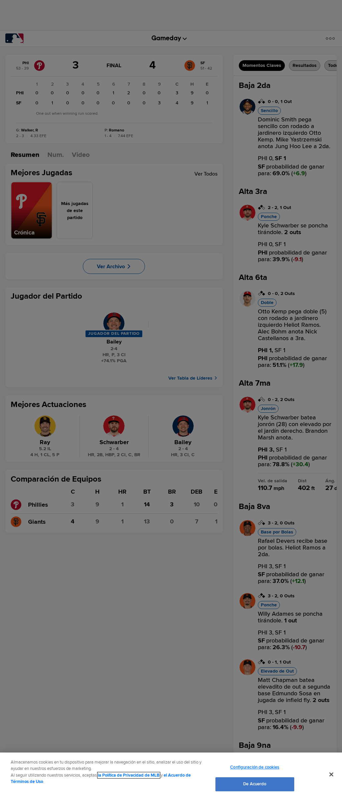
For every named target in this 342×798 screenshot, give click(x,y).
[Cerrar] (331, 774)
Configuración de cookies (254, 767)
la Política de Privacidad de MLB (129, 775)
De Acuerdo (254, 784)
